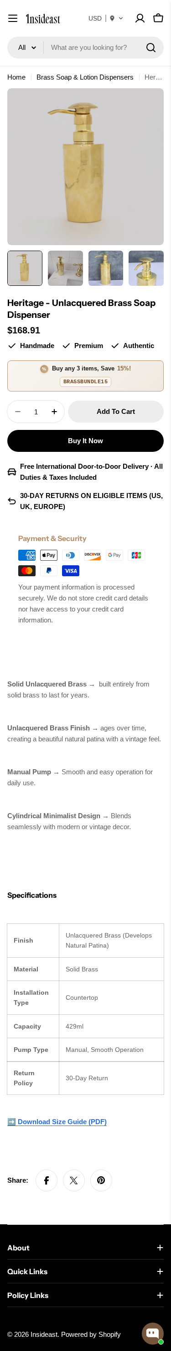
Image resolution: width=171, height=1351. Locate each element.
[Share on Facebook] (46, 1180)
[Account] (140, 18)
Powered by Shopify (91, 1334)
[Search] (150, 47)
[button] (106, 18)
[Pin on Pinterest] (101, 1180)
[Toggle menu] (12, 18)
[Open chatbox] (153, 1334)
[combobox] (85, 48)
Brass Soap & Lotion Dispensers (85, 77)
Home (16, 77)
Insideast (44, 1334)
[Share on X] (74, 1180)
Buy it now (85, 441)
